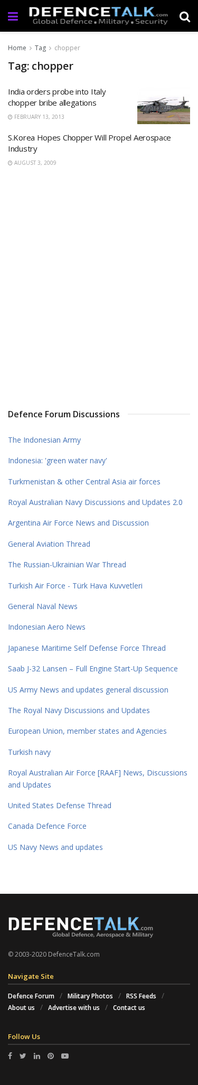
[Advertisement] (99, 286)
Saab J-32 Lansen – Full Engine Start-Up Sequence (93, 668)
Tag (40, 47)
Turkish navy (29, 752)
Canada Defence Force (47, 826)
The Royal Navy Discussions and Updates (79, 710)
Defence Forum (31, 996)
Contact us (129, 1007)
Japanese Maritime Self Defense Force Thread (87, 648)
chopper (67, 47)
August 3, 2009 (34, 162)
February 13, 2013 (38, 116)
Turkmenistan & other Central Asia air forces (84, 481)
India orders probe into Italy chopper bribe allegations (57, 97)
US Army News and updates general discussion (88, 690)
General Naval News (43, 606)
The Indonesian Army (44, 440)
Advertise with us (74, 1007)
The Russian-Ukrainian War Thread (67, 564)
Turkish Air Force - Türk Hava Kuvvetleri (75, 586)
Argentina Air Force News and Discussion (78, 523)
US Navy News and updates (55, 847)
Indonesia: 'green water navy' (57, 460)
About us (21, 1007)
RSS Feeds (141, 996)
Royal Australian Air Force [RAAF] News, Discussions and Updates (97, 778)
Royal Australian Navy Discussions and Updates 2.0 (95, 502)
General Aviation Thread (49, 544)
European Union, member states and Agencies (87, 731)
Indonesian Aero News (47, 627)
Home (17, 47)
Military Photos (90, 996)
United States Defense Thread (59, 805)
